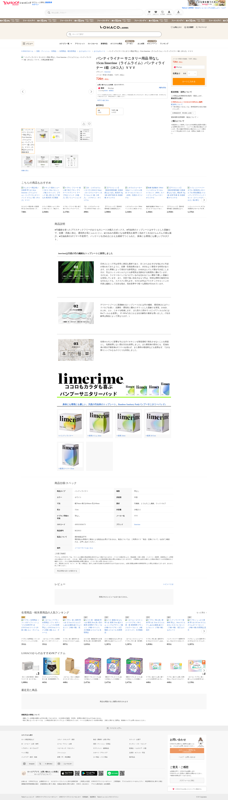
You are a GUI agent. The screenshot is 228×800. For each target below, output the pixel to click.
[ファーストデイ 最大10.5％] (114, 20)
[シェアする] (84, 124)
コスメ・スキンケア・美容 (65, 739)
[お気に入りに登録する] (89, 124)
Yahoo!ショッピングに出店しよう (207, 8)
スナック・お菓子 (135, 739)
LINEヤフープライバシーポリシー (46, 797)
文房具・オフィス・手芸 (137, 752)
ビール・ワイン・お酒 (64, 744)
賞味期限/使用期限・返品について (183, 117)
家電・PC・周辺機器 (64, 757)
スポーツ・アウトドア (100, 752)
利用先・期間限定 (109, 90)
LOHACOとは (33, 781)
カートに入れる (188, 81)
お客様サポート (44, 781)
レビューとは (168, 584)
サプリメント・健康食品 (101, 748)
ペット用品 (24, 752)
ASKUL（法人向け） (83, 784)
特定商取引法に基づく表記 (153, 781)
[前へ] (22, 91)
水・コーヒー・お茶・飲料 (29, 744)
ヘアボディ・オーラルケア (29, 748)
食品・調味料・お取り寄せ (101, 739)
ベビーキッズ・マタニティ (65, 748)
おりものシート (85, 51)
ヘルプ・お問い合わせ (187, 757)
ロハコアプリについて (42, 774)
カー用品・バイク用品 (100, 757)
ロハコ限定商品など (27, 739)
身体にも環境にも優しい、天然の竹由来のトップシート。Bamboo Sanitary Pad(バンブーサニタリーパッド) (114, 404)
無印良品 (132, 757)
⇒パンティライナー (65, 436)
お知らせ (24, 781)
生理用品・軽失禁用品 (67, 51)
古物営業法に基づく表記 (48, 784)
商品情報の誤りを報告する (67, 571)
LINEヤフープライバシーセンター (70, 797)
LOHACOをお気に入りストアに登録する (189, 789)
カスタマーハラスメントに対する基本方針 (64, 781)
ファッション (61, 752)
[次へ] (91, 91)
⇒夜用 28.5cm (150, 436)
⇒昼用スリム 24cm (94, 436)
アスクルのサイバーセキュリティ (132, 781)
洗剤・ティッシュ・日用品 (46, 51)
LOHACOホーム (27, 51)
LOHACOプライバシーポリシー (101, 781)
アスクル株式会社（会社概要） (101, 784)
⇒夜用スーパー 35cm (66, 468)
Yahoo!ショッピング (27, 797)
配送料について (177, 104)
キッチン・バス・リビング (137, 744)
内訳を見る (162, 87)
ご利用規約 (116, 781)
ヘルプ (223, 8)
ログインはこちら (103, 100)
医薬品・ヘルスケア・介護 (137, 748)
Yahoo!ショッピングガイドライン (108, 797)
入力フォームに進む (187, 780)
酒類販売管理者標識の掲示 (29, 784)
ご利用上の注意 (85, 781)
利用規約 (85, 797)
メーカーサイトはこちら (84, 548)
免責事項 (93, 797)
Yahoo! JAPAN (188, 8)
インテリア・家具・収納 (29, 757)
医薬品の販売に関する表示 (66, 784)
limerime (107, 72)
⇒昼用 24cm (120, 436)
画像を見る (24, 170)
